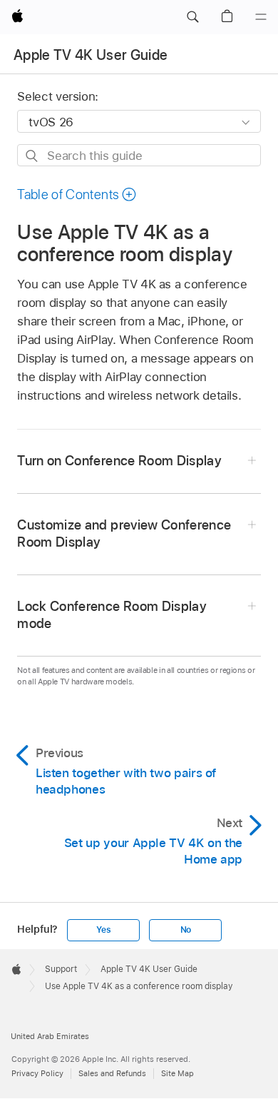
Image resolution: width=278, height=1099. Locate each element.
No (186, 930)
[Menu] (261, 17)
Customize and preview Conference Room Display (124, 533)
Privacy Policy (37, 1073)
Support (61, 969)
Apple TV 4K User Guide (91, 55)
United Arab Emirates (50, 1036)
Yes (103, 930)
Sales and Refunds (112, 1073)
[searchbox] (138, 155)
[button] (192, 17)
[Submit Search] (32, 155)
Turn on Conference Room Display (119, 460)
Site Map (177, 1073)
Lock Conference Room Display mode (112, 615)
